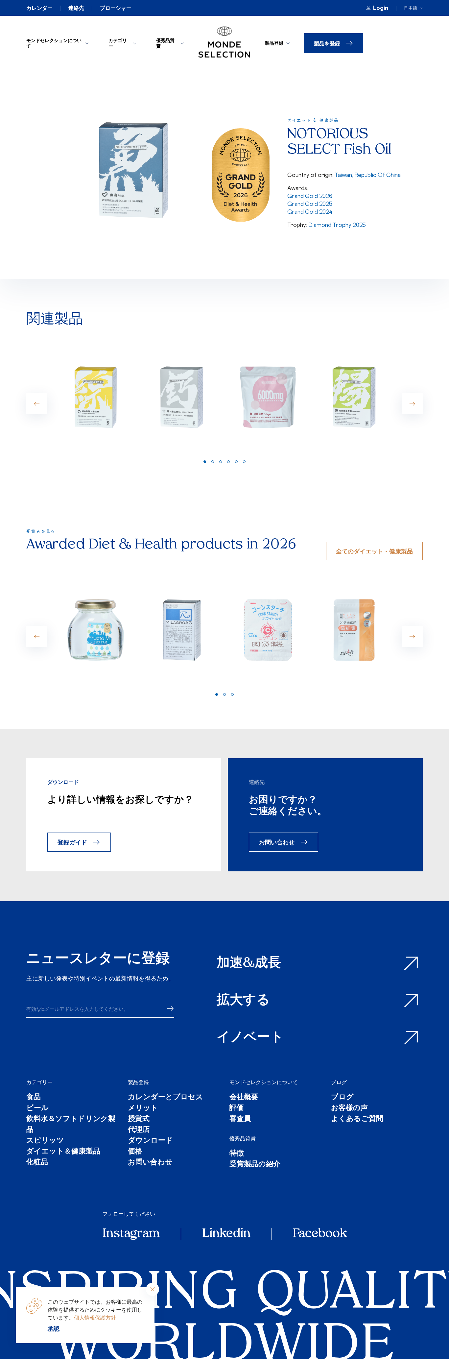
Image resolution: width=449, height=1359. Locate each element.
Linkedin (226, 1234)
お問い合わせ (277, 842)
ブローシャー (115, 8)
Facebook (320, 1234)
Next (412, 403)
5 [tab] (236, 461)
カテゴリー (117, 43)
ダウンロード (150, 1140)
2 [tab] (212, 461)
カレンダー (39, 8)
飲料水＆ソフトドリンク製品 (70, 1124)
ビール (37, 1108)
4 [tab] (228, 461)
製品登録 (274, 43)
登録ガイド (72, 842)
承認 (53, 1328)
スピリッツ (45, 1140)
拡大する (243, 1000)
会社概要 (243, 1097)
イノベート (250, 1038)
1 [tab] (204, 461)
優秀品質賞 (165, 43)
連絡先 (76, 8)
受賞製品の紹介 (254, 1164)
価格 (135, 1151)
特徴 (236, 1153)
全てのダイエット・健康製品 (374, 551)
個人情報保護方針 (95, 1317)
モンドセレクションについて (54, 43)
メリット (143, 1108)
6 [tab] (244, 461)
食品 (33, 1097)
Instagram (131, 1234)
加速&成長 (249, 963)
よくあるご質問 (357, 1119)
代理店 (139, 1130)
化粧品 (37, 1162)
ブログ (339, 1082)
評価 (236, 1108)
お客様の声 (349, 1108)
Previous (36, 403)
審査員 (240, 1119)
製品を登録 (327, 43)
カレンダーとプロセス (165, 1097)
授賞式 (139, 1119)
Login (380, 8)
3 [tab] (220, 461)
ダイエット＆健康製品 (63, 1151)
